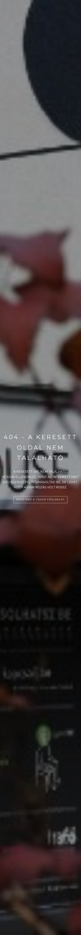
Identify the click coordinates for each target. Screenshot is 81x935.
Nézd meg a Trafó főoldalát (40, 499)
